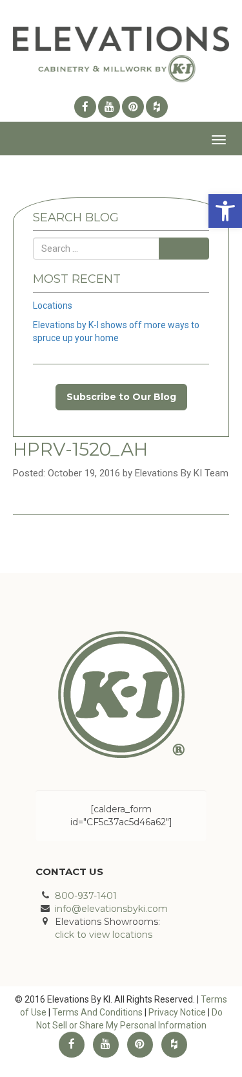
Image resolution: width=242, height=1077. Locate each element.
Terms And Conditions (97, 1012)
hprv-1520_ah (80, 449)
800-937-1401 (86, 896)
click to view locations (103, 934)
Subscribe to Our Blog (121, 397)
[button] (225, 211)
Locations (52, 305)
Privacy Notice (177, 1012)
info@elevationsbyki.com (111, 909)
